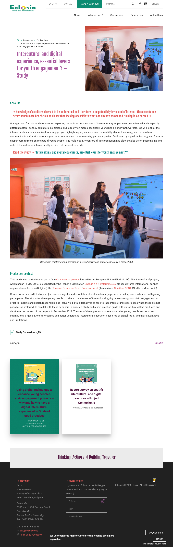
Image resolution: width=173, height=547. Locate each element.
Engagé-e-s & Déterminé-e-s (100, 283)
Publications (42, 40)
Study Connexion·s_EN (28, 332)
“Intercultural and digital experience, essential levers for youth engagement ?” (81, 152)
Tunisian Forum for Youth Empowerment (75, 288)
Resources (137, 15)
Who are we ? (95, 15)
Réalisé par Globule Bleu (154, 480)
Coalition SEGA (122, 288)
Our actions (116, 15)
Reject (159, 539)
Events (53, 4)
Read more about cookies (154, 544)
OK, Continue (156, 532)
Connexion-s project (67, 279)
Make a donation (90, 4)
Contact (68, 4)
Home (18, 40)
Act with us (156, 15)
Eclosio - (23, 8)
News (77, 15)
